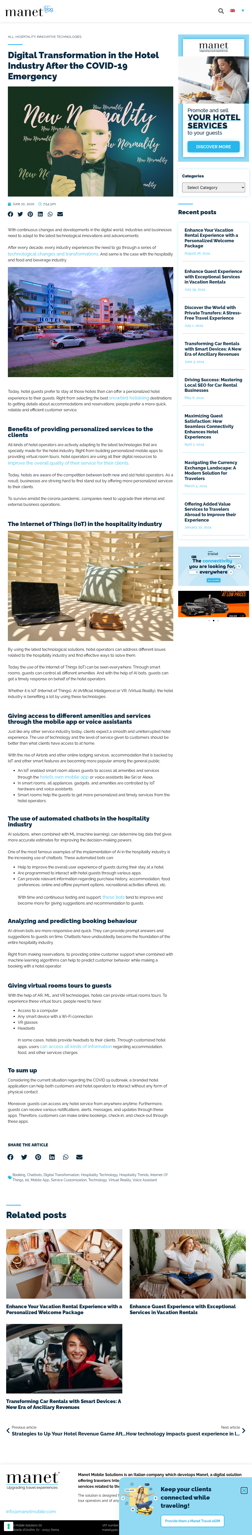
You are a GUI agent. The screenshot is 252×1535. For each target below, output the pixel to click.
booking (19, 1175)
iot (27, 1180)
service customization (69, 1180)
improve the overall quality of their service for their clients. (68, 463)
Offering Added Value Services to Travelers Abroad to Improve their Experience (210, 512)
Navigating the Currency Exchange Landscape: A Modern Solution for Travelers (211, 470)
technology (97, 1180)
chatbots (34, 1175)
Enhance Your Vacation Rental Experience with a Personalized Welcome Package (211, 238)
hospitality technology (99, 1175)
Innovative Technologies (59, 37)
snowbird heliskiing (129, 397)
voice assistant (145, 1180)
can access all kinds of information (76, 1046)
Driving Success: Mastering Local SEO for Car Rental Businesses (213, 385)
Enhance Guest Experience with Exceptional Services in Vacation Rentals (213, 276)
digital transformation (61, 1175)
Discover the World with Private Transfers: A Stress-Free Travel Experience (213, 313)
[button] (221, 11)
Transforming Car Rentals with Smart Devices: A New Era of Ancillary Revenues (213, 349)
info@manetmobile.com (31, 1511)
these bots (114, 897)
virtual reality (120, 1180)
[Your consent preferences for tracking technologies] (8, 1526)
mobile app (40, 1180)
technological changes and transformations (53, 253)
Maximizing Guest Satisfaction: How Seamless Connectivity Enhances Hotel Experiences (209, 426)
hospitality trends (134, 1175)
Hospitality (25, 37)
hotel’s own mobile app (64, 777)
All (11, 37)
